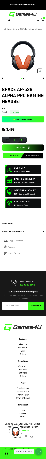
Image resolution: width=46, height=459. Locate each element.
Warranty (11, 247)
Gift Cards (23, 372)
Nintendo (23, 369)
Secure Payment (14, 253)
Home (9, 29)
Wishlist (23, 416)
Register (23, 413)
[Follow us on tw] (20, 436)
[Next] (43, 78)
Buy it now (14, 155)
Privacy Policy (23, 394)
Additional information (13, 231)
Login (23, 410)
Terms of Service (23, 398)
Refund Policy (23, 391)
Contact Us (23, 347)
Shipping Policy (23, 388)
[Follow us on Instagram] (25, 436)
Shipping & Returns (16, 241)
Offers (23, 354)
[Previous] (3, 78)
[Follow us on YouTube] (31, 436)
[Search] (9, 20)
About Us (23, 344)
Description (7, 224)
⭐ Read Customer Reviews (23, 119)
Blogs (23, 351)
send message (23, 430)
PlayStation (23, 366)
